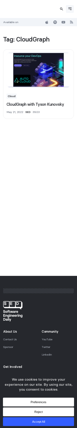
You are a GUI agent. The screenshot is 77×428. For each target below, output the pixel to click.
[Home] (38, 311)
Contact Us (10, 339)
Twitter (46, 347)
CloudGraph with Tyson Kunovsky (35, 104)
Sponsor (8, 347)
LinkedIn (47, 354)
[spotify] (55, 22)
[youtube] (63, 22)
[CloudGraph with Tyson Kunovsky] (38, 70)
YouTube (47, 339)
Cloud (12, 96)
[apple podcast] (47, 22)
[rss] (71, 22)
